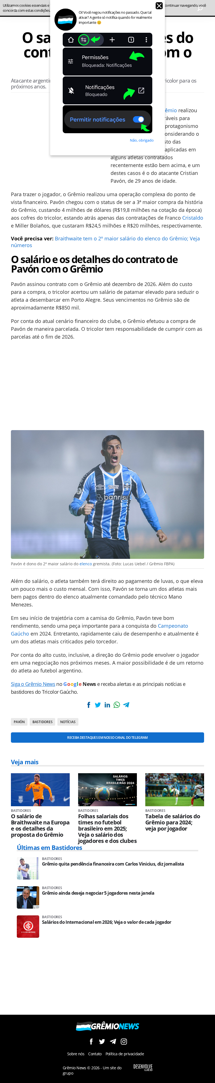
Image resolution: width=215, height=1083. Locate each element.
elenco (86, 563)
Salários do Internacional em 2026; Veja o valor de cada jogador (106, 922)
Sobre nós (75, 1053)
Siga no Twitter (102, 1041)
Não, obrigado (142, 140)
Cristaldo (192, 217)
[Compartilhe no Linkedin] (107, 704)
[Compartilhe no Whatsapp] (117, 704)
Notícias (67, 721)
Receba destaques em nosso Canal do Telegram (107, 737)
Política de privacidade (125, 1053)
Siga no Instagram (123, 1041)
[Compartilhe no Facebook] (89, 704)
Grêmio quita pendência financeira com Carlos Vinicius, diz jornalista (113, 864)
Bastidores (42, 721)
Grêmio (168, 110)
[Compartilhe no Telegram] (126, 704)
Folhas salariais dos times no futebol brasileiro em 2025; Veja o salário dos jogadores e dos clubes (107, 828)
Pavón (19, 721)
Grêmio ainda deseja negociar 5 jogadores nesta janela (98, 893)
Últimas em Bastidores (49, 847)
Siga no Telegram (112, 1041)
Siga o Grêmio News (33, 684)
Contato (95, 1053)
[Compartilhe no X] (98, 704)
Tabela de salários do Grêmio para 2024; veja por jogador (172, 822)
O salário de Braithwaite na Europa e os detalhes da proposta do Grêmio (40, 825)
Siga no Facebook (91, 1041)
